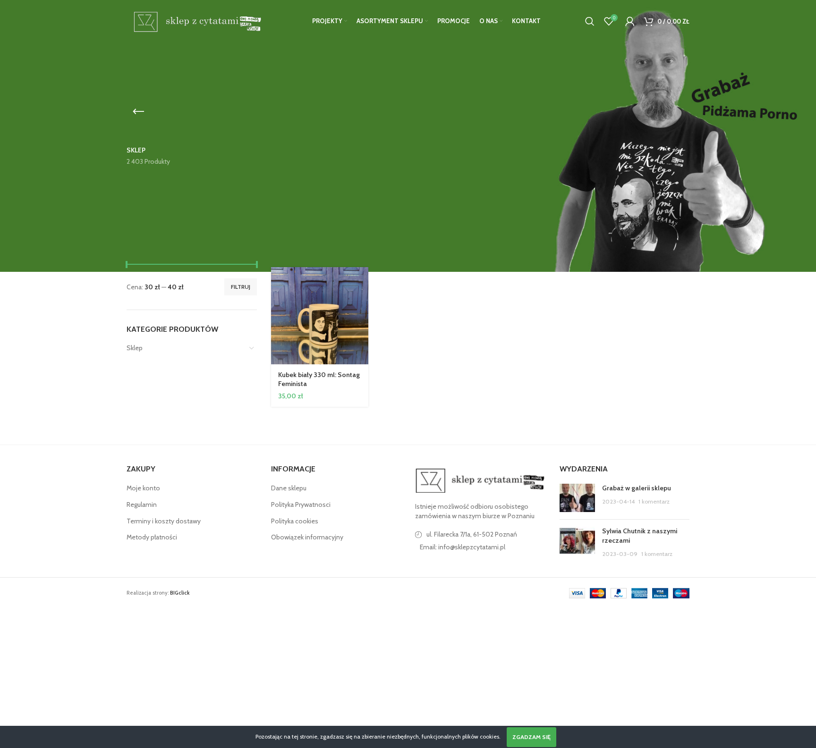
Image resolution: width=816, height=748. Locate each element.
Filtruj (240, 286)
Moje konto (143, 488)
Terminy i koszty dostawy (164, 521)
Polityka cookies (294, 521)
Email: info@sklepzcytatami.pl (462, 547)
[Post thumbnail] (577, 498)
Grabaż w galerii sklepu (636, 488)
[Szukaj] (589, 21)
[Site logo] (196, 20)
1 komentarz (654, 501)
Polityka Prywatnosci (301, 504)
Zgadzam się (531, 736)
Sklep (135, 348)
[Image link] (480, 480)
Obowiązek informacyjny (307, 537)
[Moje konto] (629, 21)
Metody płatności (152, 537)
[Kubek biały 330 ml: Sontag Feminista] (320, 316)
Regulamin (142, 504)
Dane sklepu (288, 488)
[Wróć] (138, 111)
